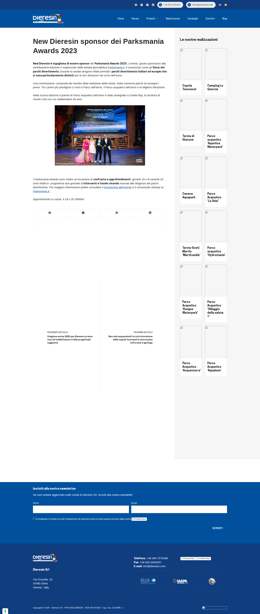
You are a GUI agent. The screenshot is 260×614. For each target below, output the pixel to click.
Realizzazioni (173, 18)
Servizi (135, 18)
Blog (224, 18)
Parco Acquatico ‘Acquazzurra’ (191, 366)
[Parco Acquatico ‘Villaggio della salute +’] (216, 266)
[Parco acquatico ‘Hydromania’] (216, 212)
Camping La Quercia (215, 87)
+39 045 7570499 (171, 5)
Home (121, 18)
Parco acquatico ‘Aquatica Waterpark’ (215, 141)
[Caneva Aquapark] (191, 158)
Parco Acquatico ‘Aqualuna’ (214, 366)
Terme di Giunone (188, 137)
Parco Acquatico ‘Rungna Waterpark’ (190, 307)
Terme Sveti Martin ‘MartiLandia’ (191, 251)
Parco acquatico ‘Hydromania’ (216, 251)
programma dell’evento (118, 187)
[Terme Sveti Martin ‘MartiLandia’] (191, 212)
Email (134, 503)
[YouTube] (142, 5)
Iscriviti (217, 528)
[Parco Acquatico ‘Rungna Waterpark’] (191, 266)
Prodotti (150, 18)
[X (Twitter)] (83, 213)
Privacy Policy (140, 519)
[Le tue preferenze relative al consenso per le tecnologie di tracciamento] (5, 611)
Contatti (210, 18)
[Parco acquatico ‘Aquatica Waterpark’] (216, 100)
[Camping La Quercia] (216, 50)
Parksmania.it (41, 191)
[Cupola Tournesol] (191, 50)
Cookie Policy (204, 558)
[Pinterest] (116, 213)
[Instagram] (147, 5)
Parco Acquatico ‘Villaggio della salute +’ (215, 309)
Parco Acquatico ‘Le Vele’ (214, 197)
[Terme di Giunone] (191, 100)
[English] (220, 5)
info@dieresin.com (202, 5)
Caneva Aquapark (188, 195)
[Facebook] (136, 5)
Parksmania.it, (116, 67)
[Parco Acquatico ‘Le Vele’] (216, 158)
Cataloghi (192, 18)
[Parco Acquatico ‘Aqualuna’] (216, 327)
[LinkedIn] (153, 5)
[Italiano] (225, 5)
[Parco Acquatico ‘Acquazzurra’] (191, 327)
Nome (36, 503)
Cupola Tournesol (189, 87)
